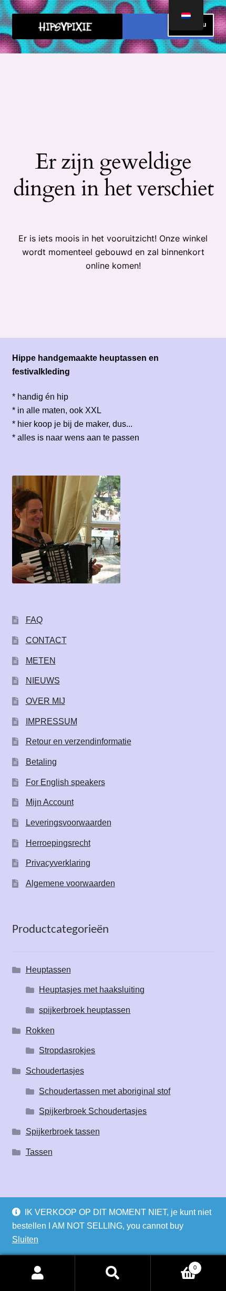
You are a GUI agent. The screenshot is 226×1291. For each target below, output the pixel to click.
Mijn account (37, 1273)
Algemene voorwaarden (70, 883)
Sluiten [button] (25, 1239)
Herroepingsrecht (58, 842)
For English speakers (65, 782)
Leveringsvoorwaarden (68, 822)
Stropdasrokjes (67, 1050)
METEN (41, 660)
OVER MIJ (45, 701)
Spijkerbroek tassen (63, 1131)
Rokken (40, 1030)
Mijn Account (50, 802)
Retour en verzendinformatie (78, 741)
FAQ (34, 619)
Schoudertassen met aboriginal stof (104, 1091)
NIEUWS (43, 680)
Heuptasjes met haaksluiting (92, 989)
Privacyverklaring (58, 862)
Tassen (39, 1151)
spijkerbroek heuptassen (84, 1010)
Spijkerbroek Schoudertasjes (93, 1111)
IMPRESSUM (51, 721)
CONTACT (46, 640)
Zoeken (112, 1273)
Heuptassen (48, 969)
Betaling (41, 761)
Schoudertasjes (55, 1070)
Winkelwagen (174, 1264)
